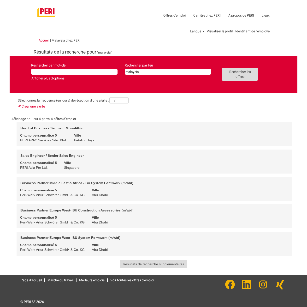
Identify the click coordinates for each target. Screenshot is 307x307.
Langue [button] (196, 31)
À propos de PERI (241, 15)
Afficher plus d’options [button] (48, 78)
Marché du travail (60, 280)
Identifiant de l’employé (252, 31)
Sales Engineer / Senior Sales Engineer (52, 155)
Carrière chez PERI (207, 15)
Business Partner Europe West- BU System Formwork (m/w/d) (70, 238)
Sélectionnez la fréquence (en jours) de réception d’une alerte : (63, 100)
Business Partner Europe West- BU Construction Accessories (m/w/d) (77, 210)
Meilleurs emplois (92, 280)
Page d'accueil (31, 280)
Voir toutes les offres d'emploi (132, 280)
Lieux (266, 15)
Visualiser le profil (220, 31)
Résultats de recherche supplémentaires (153, 264)
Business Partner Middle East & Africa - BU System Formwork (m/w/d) (76, 183)
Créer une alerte (33, 106)
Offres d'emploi (174, 15)
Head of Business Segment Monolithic (51, 128)
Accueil (44, 40)
